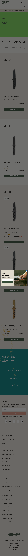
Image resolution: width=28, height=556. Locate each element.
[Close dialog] (26, 271)
